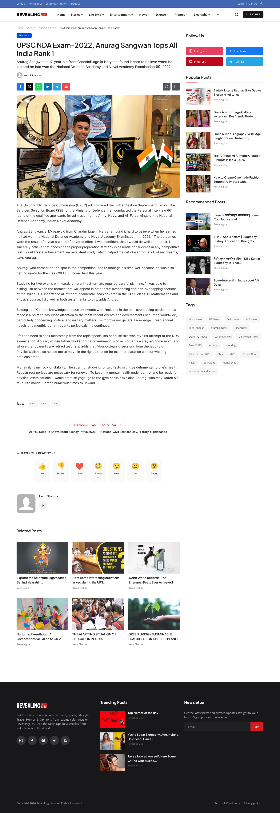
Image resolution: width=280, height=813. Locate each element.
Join (169, 426)
